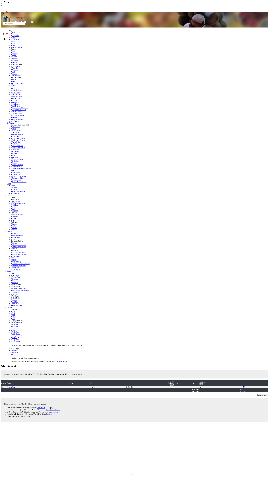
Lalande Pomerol (17, 165)
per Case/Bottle (17, 322)
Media (9, 271)
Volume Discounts (18, 119)
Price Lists (15, 294)
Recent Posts (16, 277)
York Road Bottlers (18, 191)
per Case (15, 324)
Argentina (15, 70)
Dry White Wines (17, 146)
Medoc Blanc (16, 180)
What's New (16, 93)
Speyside (15, 211)
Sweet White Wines (18, 148)
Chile (13, 72)
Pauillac (14, 153)
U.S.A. (14, 74)
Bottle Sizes (16, 256)
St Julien (15, 155)
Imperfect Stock (17, 117)
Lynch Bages (11, 387)
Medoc (14, 170)
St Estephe (15, 151)
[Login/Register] (4, 39)
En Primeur (10, 123)
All (13, 354)
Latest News (16, 132)
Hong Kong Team (8, 459)
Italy (13, 51)
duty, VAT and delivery (53, 410)
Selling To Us (16, 237)
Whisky (14, 187)
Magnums (15, 102)
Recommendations (18, 134)
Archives (15, 283)
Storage (14, 243)
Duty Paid (15, 340)
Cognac (14, 189)
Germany (15, 53)
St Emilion (15, 161)
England (14, 58)
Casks (10, 195)
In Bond (14, 338)
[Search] (9, 39)
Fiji (13, 220)
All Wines (15, 121)
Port (13, 85)
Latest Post (15, 275)
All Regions (16, 89)
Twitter (15, 300)
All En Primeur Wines (19, 182)
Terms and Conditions (9, 446)
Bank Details (6, 432)
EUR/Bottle (16, 332)
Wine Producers (17, 96)
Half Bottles (16, 104)
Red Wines (15, 144)
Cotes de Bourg (17, 167)
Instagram (15, 304)
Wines (14, 129)
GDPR (14, 260)
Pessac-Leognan (17, 159)
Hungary (15, 60)
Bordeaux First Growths (20, 108)
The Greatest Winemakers (20, 290)
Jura (13, 45)
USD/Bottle (16, 334)
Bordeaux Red (17, 174)
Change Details (60, 361)
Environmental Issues (19, 266)
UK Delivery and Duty (19, 245)
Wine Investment (17, 235)
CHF (13, 311)
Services (9, 231)
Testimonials (6, 444)
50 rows (14, 352)
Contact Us (6, 430)
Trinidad (14, 230)
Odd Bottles (16, 106)
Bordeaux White (17, 178)
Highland (15, 205)
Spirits (9, 184)
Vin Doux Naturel (18, 83)
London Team (7, 434)
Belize (14, 218)
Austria (14, 57)
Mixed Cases (16, 98)
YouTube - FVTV (19, 305)
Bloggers (15, 279)
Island (14, 207)
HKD (14, 317)
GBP (13, 315)
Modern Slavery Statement (21, 264)
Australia (15, 68)
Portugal (14, 62)
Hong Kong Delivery (19, 247)
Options (9, 307)
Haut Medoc (16, 172)
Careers (5, 448)
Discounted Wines (18, 115)
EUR (13, 313)
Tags (13, 281)
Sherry (14, 81)
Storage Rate (41, 408)
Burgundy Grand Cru (19, 110)
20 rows (14, 351)
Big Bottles (15, 100)
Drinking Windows (18, 252)
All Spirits (15, 193)
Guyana (14, 224)
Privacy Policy (17, 267)
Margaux (15, 157)
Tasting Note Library (19, 254)
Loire (13, 43)
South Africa (16, 75)
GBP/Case (15, 330)
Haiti (13, 226)
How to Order (16, 136)
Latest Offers (16, 94)
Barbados (15, 216)
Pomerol (14, 163)
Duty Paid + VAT (18, 341)
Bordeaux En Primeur (19, 288)
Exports (14, 249)
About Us (5, 442)
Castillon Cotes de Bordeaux (21, 168)
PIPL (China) (16, 262)
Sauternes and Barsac (19, 176)
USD (13, 319)
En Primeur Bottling (18, 140)
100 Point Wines (17, 113)
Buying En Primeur (18, 138)
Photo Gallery (16, 142)
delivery (55, 412)
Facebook (15, 302)
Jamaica (14, 228)
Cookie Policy (16, 269)
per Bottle (15, 326)
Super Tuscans (17, 112)
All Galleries (16, 286)
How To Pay (16, 239)
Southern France (17, 47)
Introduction (16, 127)
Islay (13, 209)
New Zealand (16, 66)
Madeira (14, 79)
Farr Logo (15, 296)
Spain (14, 55)
